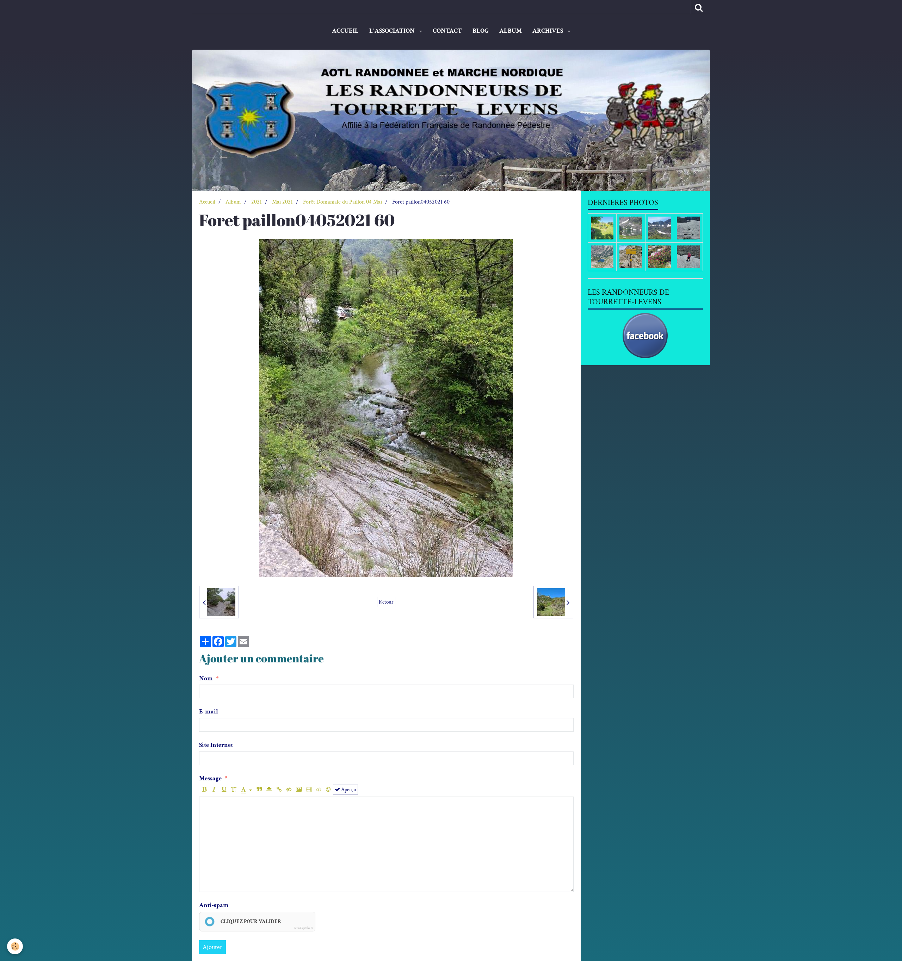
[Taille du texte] (234, 790)
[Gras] (204, 790)
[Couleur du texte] (246, 790)
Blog (480, 31)
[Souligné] (224, 790)
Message (210, 778)
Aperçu (348, 789)
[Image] (299, 790)
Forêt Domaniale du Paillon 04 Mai (342, 202)
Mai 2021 (282, 202)
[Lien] (279, 790)
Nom (206, 678)
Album (510, 31)
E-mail (208, 711)
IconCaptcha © (303, 928)
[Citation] (259, 790)
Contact (447, 31)
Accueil (345, 31)
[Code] (318, 790)
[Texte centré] (269, 790)
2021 (256, 202)
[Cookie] (15, 946)
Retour (386, 601)
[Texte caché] (289, 790)
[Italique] (214, 790)
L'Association (392, 31)
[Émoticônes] (328, 790)
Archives (548, 31)
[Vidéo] (308, 790)
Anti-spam (214, 905)
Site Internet (216, 745)
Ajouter (212, 947)
